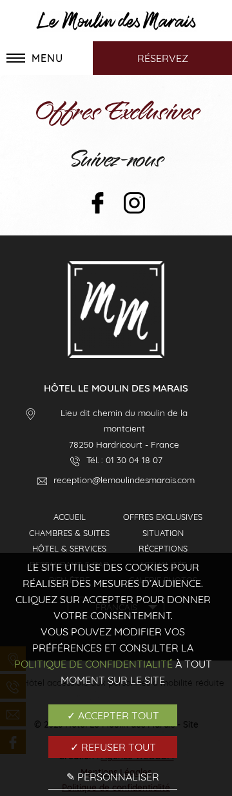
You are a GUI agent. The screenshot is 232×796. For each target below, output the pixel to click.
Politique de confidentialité (93, 663)
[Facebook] (97, 204)
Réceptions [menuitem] (163, 548)
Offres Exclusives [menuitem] (162, 517)
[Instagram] (134, 204)
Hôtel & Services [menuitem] (69, 548)
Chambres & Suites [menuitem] (69, 533)
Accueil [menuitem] (69, 517)
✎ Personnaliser (112, 776)
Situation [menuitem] (163, 533)
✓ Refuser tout (113, 747)
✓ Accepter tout (113, 715)
